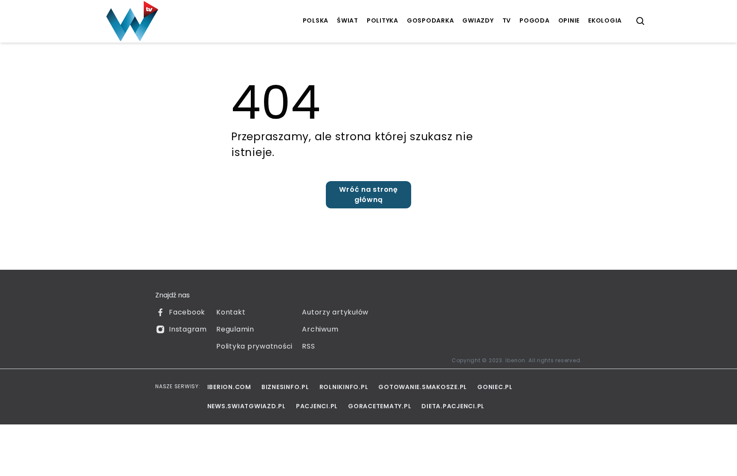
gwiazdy (477, 20)
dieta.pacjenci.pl (453, 406)
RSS (308, 346)
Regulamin (235, 329)
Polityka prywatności (254, 346)
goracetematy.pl (379, 406)
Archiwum (320, 329)
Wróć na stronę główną (368, 195)
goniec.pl (495, 387)
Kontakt (230, 312)
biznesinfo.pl (285, 387)
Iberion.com (229, 387)
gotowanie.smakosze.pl (422, 387)
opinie (569, 20)
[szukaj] (640, 21)
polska (316, 20)
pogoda (534, 20)
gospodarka (430, 20)
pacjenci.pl (317, 406)
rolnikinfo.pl (343, 387)
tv (506, 20)
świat (347, 20)
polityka (382, 20)
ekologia (605, 20)
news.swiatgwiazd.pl (246, 406)
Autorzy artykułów (335, 312)
